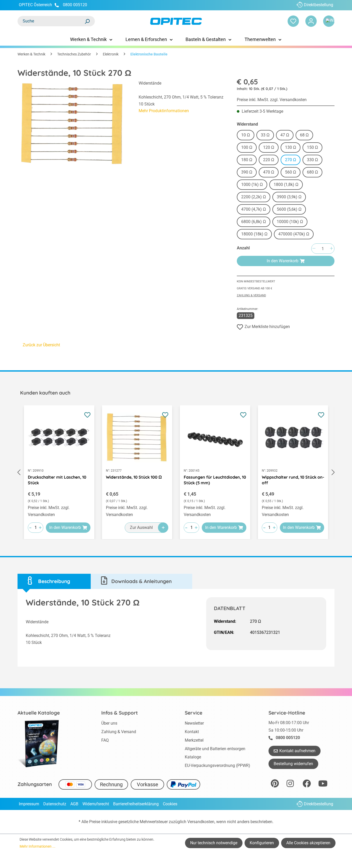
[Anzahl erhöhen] (331, 249)
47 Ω (284, 135)
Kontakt (192, 731)
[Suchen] (87, 21)
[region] (73, 124)
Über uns (109, 723)
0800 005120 (74, 4)
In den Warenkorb (282, 260)
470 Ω (268, 172)
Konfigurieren (262, 842)
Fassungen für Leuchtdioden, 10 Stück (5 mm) (215, 479)
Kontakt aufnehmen (297, 750)
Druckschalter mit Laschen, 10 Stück (57, 479)
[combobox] (51, 21)
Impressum (29, 803)
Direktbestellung (318, 4)
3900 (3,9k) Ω (289, 196)
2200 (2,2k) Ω (253, 196)
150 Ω (312, 147)
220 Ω (268, 159)
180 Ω (246, 159)
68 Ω (304, 135)
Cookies (170, 803)
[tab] (54, 581)
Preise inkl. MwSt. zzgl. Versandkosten (272, 99)
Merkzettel (194, 740)
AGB (74, 803)
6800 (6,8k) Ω (253, 221)
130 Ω (290, 147)
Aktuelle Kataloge (39, 713)
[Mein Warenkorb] (328, 21)
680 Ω (312, 172)
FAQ (105, 740)
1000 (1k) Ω (252, 184)
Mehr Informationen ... (37, 846)
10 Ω (245, 135)
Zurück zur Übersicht (41, 344)
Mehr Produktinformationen (164, 110)
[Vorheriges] (19, 472)
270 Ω (290, 159)
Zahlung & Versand (251, 295)
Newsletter (194, 723)
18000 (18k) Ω (254, 234)
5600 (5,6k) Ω (289, 209)
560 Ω (290, 172)
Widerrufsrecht (95, 803)
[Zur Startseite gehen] (176, 21)
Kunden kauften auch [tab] (45, 393)
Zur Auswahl (141, 527)
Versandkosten (200, 821)
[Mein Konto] (311, 21)
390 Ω (246, 172)
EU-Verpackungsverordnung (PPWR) (217, 765)
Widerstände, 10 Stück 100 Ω (134, 477)
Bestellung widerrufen (293, 763)
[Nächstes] (333, 472)
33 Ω (265, 135)
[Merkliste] (293, 21)
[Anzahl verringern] (313, 249)
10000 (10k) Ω (290, 221)
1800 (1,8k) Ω (286, 184)
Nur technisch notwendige (213, 842)
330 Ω (312, 159)
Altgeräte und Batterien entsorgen (215, 748)
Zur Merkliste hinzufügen (267, 326)
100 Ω (246, 147)
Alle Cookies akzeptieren (308, 842)
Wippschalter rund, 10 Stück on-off (293, 479)
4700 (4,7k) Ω (253, 209)
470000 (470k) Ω (293, 234)
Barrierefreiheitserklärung (136, 803)
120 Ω (268, 147)
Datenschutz (54, 803)
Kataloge (193, 757)
